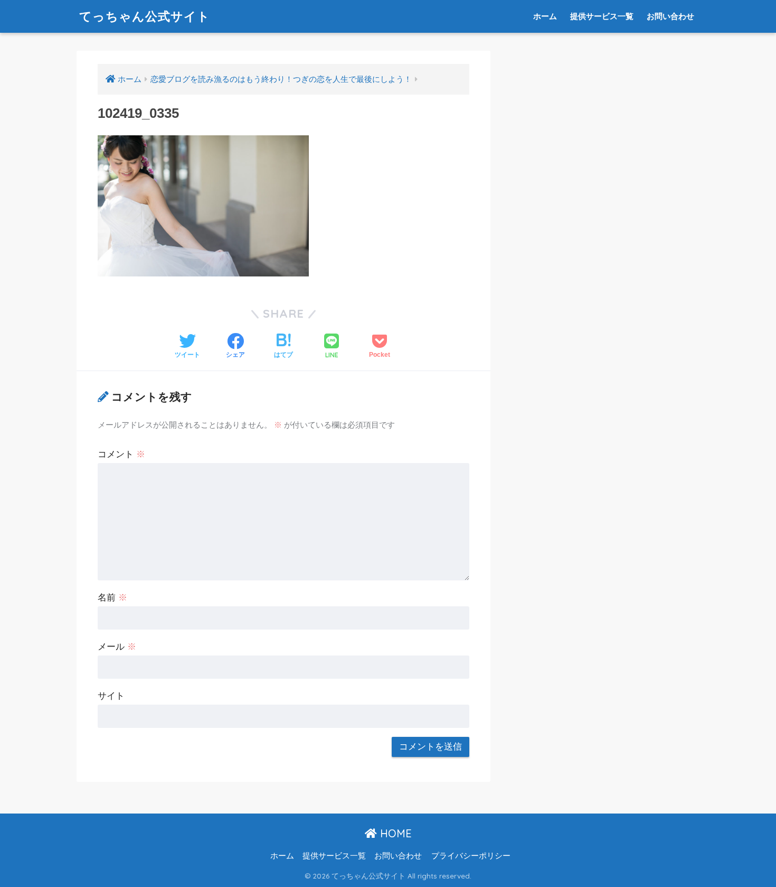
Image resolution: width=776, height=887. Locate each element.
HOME (394, 833)
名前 (112, 598)
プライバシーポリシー (470, 856)
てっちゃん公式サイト (144, 16)
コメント (121, 454)
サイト (111, 696)
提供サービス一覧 (601, 16)
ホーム (545, 16)
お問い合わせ (670, 16)
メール (117, 647)
